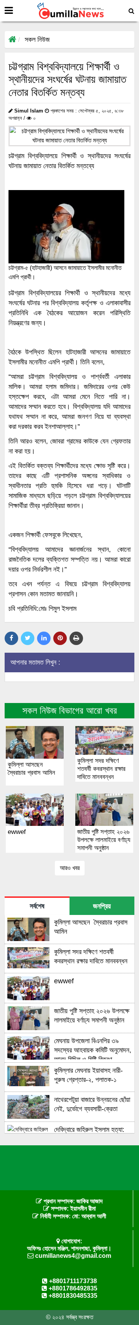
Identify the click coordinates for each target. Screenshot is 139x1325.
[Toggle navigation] (9, 10)
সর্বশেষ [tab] (37, 906)
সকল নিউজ (37, 39)
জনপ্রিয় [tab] (102, 906)
